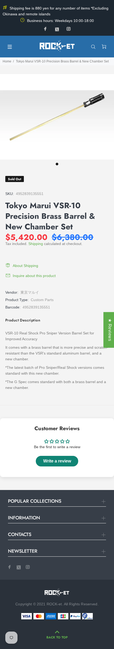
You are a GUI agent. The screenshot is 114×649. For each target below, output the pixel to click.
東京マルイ (29, 292)
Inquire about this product (34, 276)
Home (7, 61)
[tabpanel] (57, 117)
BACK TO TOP (57, 637)
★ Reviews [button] (110, 330)
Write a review (57, 461)
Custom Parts (42, 300)
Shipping (35, 244)
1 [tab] (57, 164)
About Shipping (25, 266)
